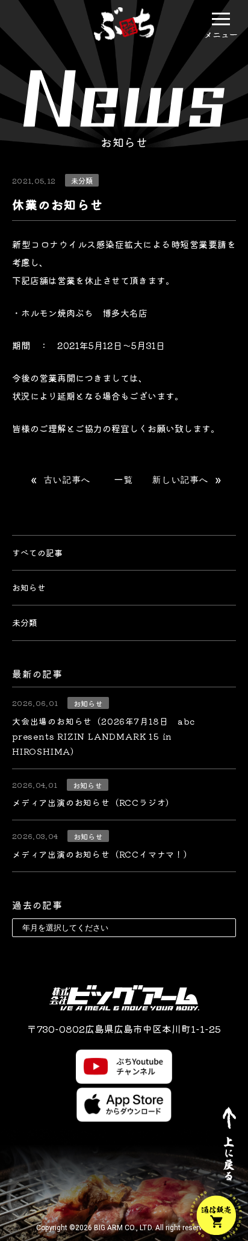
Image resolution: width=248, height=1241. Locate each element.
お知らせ (29, 587)
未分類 (24, 622)
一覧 (123, 479)
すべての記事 (37, 552)
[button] (221, 18)
